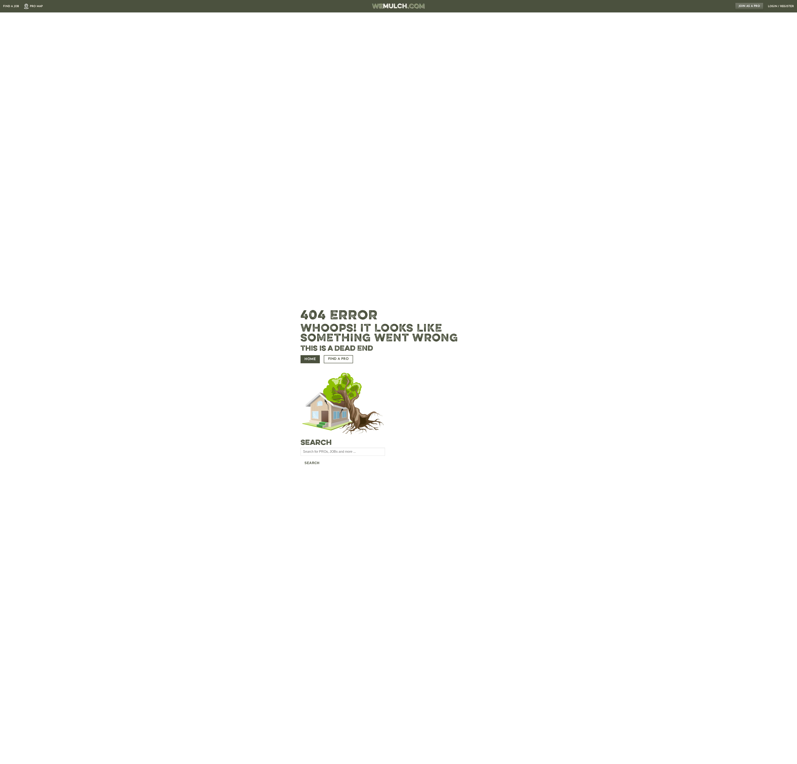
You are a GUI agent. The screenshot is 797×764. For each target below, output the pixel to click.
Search (312, 463)
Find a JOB (11, 6)
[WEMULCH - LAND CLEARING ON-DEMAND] (398, 6)
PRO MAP (36, 6)
